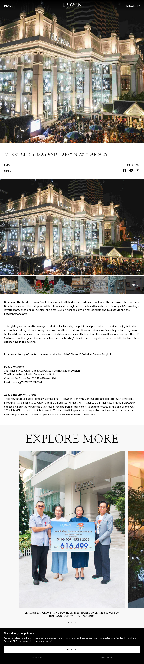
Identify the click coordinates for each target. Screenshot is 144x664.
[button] (6, 227)
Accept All (72, 649)
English (132, 5)
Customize (106, 657)
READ (70, 622)
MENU (7, 5)
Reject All (38, 657)
